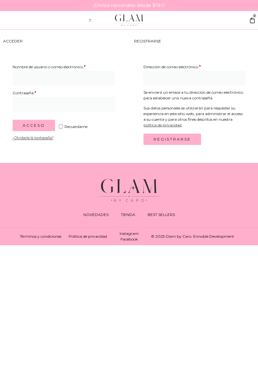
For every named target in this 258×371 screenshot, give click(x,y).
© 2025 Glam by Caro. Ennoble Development (192, 236)
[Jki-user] (239, 20)
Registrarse (172, 139)
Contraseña (35, 92)
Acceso (34, 125)
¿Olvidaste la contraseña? (33, 138)
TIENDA (128, 214)
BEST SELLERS (161, 214)
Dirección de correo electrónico (182, 66)
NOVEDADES (96, 214)
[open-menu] (90, 20)
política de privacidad (162, 125)
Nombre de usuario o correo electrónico (59, 66)
